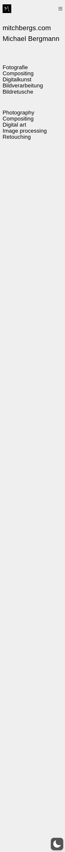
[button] (60, 8)
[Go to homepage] (7, 8)
